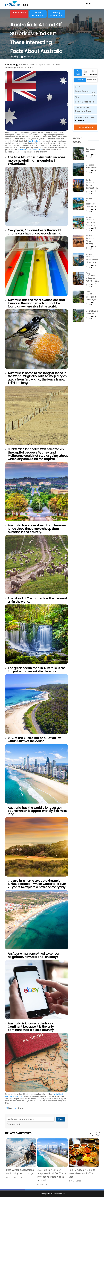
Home (8, 64)
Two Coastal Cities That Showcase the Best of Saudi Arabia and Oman (92, 261)
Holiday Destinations (56, 14)
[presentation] (92, 1134)
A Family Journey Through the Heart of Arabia (91, 242)
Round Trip (91, 80)
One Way (79, 80)
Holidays (93, 74)
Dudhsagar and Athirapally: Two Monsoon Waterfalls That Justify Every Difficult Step (92, 150)
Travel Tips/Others (38, 14)
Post (60, 1119)
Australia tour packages (30, 149)
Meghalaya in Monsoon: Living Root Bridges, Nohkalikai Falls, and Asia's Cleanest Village (92, 312)
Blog (15, 64)
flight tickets (34, 141)
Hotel (85, 74)
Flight (78, 74)
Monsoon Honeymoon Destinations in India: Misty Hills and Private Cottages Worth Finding (92, 166)
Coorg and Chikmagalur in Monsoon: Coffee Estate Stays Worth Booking (92, 298)
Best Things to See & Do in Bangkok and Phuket (92, 205)
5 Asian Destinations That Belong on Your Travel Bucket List (92, 186)
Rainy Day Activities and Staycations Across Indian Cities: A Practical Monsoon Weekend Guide (92, 279)
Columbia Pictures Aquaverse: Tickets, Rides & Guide (92, 224)
